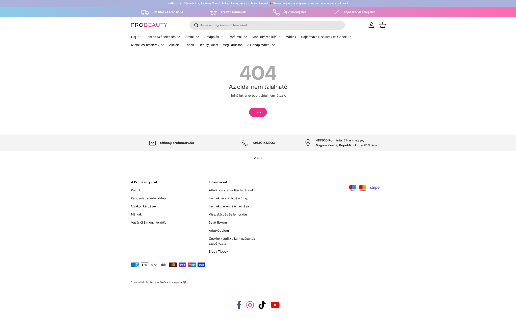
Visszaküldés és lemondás (228, 214)
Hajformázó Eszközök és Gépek (324, 36)
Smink (190, 36)
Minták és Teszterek (145, 44)
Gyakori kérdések (143, 206)
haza (258, 112)
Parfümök (235, 36)
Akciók (174, 44)
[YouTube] (275, 307)
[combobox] (267, 25)
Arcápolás (211, 36)
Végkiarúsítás (232, 44)
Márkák (291, 36)
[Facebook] (238, 307)
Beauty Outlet (208, 44)
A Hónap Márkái (258, 44)
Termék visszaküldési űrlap (228, 198)
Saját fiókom (218, 222)
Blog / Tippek (218, 251)
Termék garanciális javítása (229, 206)
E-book (189, 44)
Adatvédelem (219, 230)
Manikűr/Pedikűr (264, 36)
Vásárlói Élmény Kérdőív (148, 222)
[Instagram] (250, 307)
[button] (382, 25)
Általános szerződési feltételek (231, 190)
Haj (133, 36)
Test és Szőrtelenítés (161, 36)
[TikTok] (262, 307)
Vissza (258, 158)
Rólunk (136, 190)
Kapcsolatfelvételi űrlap (148, 198)
